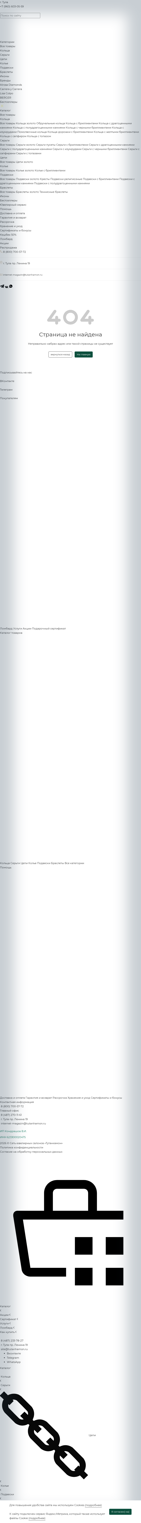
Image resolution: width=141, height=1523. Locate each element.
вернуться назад (60, 354)
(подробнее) (93, 1505)
